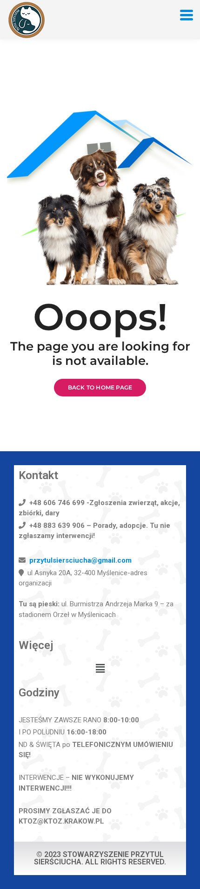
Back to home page (100, 387)
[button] (100, 669)
